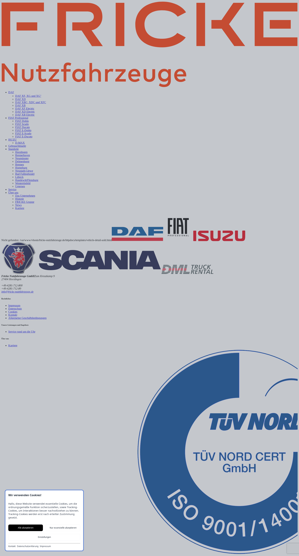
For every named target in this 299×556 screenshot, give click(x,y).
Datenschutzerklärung (27, 546)
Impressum (45, 546)
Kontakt (12, 546)
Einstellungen (44, 537)
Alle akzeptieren (25, 527)
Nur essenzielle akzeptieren (63, 527)
